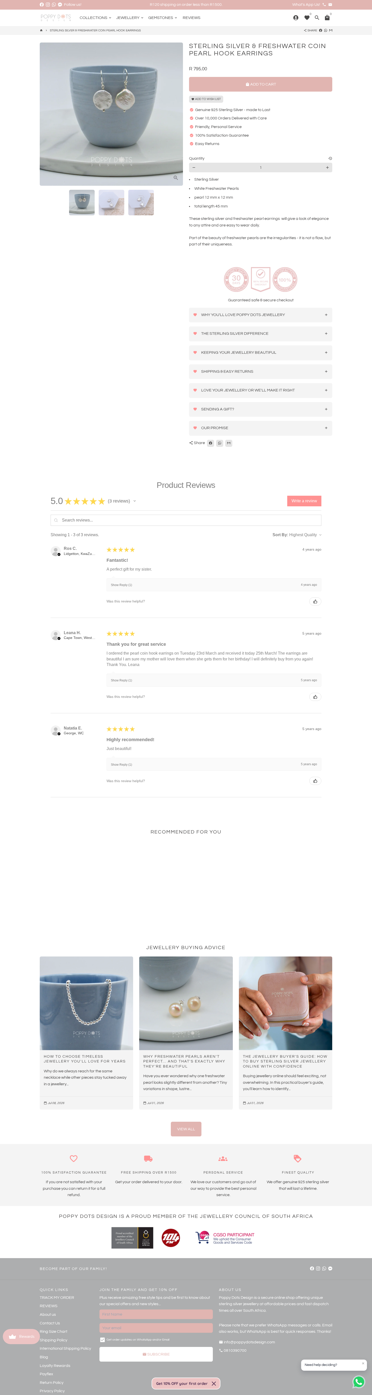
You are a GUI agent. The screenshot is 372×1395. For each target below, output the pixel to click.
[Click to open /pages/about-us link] (170, 1238)
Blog (44, 1357)
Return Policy (52, 1383)
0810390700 (232, 1350)
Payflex (46, 1374)
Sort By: (280, 535)
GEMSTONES (163, 18)
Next (176, 114)
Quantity (196, 158)
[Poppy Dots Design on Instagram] (48, 5)
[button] (135, 501)
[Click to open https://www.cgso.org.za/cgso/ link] (224, 1238)
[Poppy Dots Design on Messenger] (60, 5)
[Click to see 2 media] (111, 202)
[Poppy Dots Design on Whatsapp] (54, 5)
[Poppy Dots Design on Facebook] (42, 5)
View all (186, 1129)
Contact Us (50, 1323)
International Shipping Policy (65, 1348)
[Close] (214, 1384)
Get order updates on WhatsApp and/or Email (138, 1339)
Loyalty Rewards (55, 1366)
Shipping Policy (53, 1340)
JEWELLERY (130, 18)
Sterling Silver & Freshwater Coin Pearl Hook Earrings (95, 30)
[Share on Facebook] (320, 30)
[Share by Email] (330, 30)
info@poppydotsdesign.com (247, 1342)
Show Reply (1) (121, 585)
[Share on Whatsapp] (325, 30)
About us (48, 1315)
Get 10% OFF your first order (182, 1383)
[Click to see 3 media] (141, 202)
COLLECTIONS (96, 18)
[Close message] (363, 1363)
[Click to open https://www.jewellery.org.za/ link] (132, 1238)
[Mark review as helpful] (315, 601)
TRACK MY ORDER (57, 1298)
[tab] (260, 315)
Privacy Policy (52, 1391)
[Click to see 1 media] (82, 202)
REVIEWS (191, 18)
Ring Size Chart (53, 1331)
